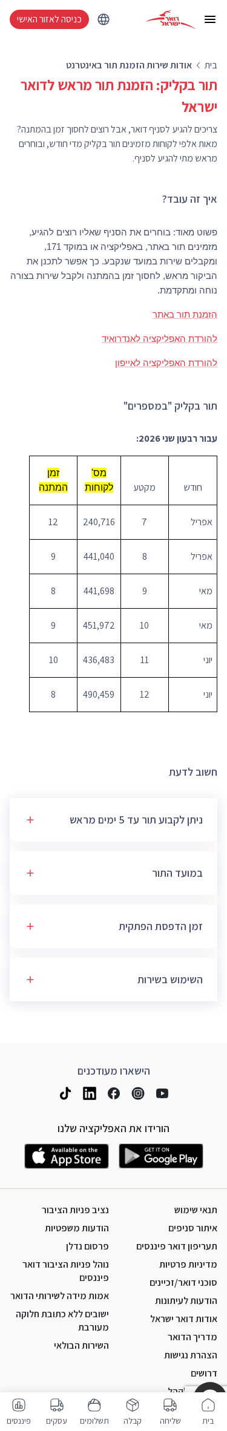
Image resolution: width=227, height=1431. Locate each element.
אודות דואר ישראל (183, 1318)
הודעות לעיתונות (186, 1300)
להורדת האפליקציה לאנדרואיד (159, 339)
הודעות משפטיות (77, 1228)
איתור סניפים (192, 1228)
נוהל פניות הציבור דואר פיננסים (65, 1271)
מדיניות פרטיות (188, 1264)
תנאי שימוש (195, 1209)
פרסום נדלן (87, 1246)
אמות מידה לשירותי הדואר (59, 1295)
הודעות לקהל (192, 1391)
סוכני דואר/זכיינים (183, 1282)
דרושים (204, 1373)
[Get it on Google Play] (161, 1156)
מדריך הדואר (192, 1337)
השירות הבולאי (81, 1345)
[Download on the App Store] (66, 1156)
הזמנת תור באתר (185, 314)
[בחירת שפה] (103, 19)
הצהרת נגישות (190, 1355)
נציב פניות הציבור (75, 1209)
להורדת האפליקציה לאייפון (166, 363)
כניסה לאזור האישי (49, 19)
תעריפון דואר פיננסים (176, 1246)
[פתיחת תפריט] (210, 19)
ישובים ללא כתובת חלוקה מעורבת (62, 1321)
